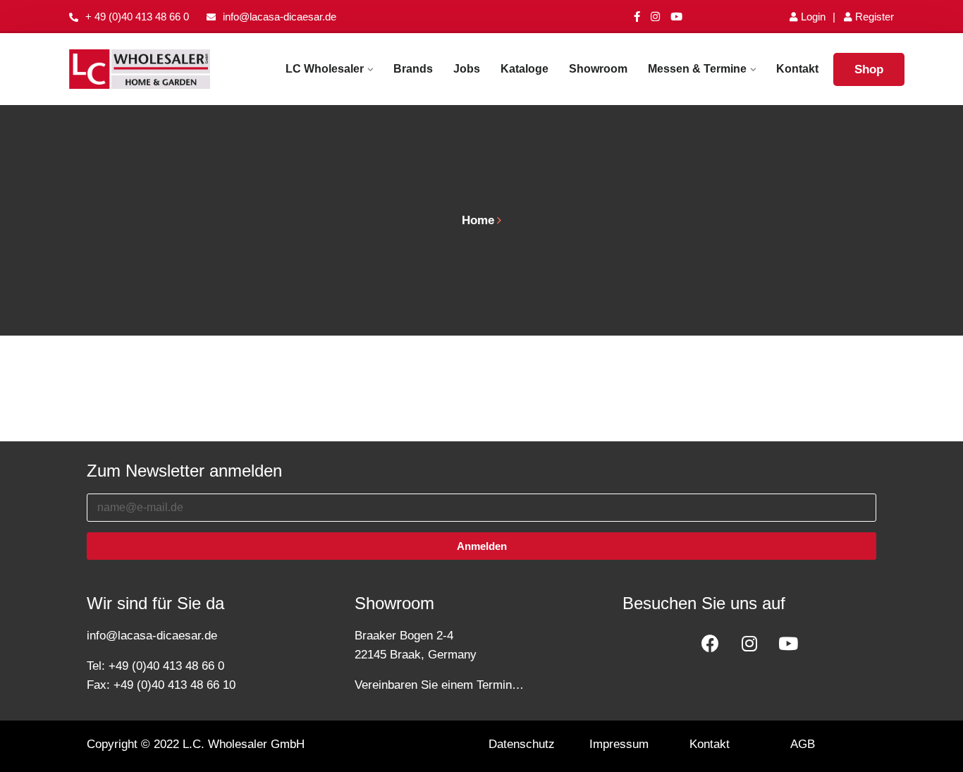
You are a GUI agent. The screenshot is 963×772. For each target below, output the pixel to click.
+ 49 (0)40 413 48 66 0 (137, 17)
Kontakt (797, 69)
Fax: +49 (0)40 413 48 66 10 (161, 685)
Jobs (466, 69)
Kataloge (524, 69)
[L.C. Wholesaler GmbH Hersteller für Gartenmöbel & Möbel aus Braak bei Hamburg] (139, 69)
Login (813, 17)
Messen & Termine (697, 69)
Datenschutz (522, 744)
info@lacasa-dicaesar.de (279, 17)
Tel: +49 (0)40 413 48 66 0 (155, 666)
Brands (413, 69)
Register (874, 17)
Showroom (598, 69)
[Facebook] (710, 643)
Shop (868, 69)
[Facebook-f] (637, 16)
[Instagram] (655, 16)
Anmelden (482, 546)
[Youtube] (676, 16)
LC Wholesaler (325, 69)
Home (478, 220)
